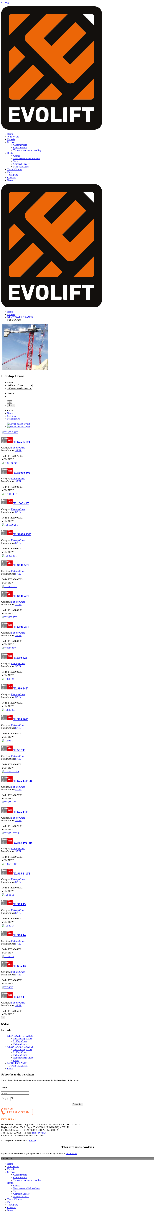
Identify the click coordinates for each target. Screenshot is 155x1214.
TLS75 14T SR (22, 781)
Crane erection (20, 147)
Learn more (71, 1153)
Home (10, 134)
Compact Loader (21, 164)
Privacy (32, 1140)
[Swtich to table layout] (18, 426)
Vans (15, 161)
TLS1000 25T (22, 534)
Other (16, 1060)
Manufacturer (13, 418)
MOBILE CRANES (17, 1063)
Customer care (20, 145)
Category (11, 416)
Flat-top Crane (20, 1044)
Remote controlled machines (26, 158)
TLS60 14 (19, 935)
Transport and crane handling (27, 150)
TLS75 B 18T (21, 441)
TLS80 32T (20, 657)
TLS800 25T (21, 626)
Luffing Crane (20, 1041)
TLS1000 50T (22, 472)
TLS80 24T (20, 688)
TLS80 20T (20, 719)
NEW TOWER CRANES (20, 317)
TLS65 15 (19, 904)
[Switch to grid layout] (18, 424)
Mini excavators (21, 166)
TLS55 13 (19, 966)
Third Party (12, 175)
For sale (11, 139)
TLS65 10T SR (22, 842)
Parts (9, 172)
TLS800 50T (21, 565)
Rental (10, 153)
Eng (7, 2)
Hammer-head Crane (23, 1057)
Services (11, 142)
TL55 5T (19, 996)
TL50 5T (19, 750)
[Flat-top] (25, 369)
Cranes (16, 155)
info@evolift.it (39, 1132)
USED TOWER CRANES (20, 1046)
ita (2, 2)
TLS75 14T (20, 811)
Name (10, 413)
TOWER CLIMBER (17, 1066)
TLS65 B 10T (21, 873)
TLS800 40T (21, 596)
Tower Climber (14, 169)
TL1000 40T (21, 503)
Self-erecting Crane (22, 1038)
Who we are (13, 136)
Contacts (11, 177)
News (10, 180)
